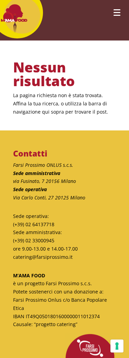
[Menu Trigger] (117, 12)
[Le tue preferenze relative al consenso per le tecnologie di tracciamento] (116, 346)
